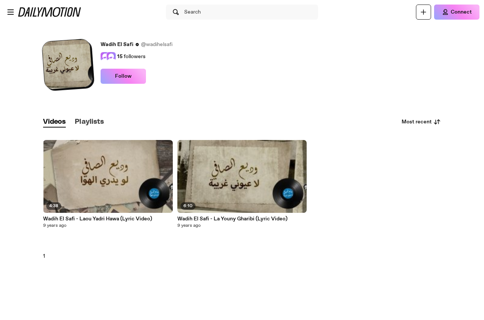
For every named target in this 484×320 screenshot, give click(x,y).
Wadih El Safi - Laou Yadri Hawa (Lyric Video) (97, 219)
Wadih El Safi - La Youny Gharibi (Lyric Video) (232, 219)
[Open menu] (11, 12)
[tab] (54, 122)
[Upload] (423, 12)
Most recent (417, 121)
